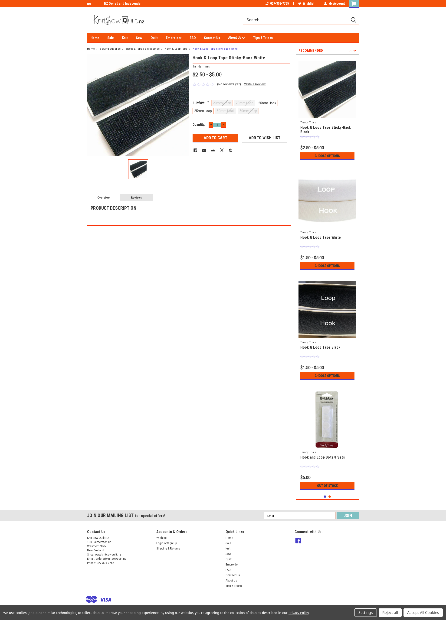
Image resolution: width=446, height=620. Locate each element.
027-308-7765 (279, 3)
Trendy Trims (308, 122)
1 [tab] (325, 496)
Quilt (154, 38)
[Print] (213, 150)
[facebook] (298, 540)
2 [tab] (329, 496)
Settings (365, 612)
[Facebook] (195, 150)
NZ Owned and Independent (106, 3)
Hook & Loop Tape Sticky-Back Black (325, 129)
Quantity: (199, 124)
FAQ (193, 38)
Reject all (390, 612)
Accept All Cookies (423, 612)
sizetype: (201, 102)
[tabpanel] (327, 110)
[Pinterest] (231, 150)
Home (95, 38)
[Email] (204, 150)
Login (159, 543)
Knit (125, 38)
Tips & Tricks (263, 38)
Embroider (174, 38)
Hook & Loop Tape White (320, 237)
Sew (139, 38)
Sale (110, 38)
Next (355, 51)
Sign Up (172, 543)
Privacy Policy (299, 612)
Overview (103, 197)
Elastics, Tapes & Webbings (143, 48)
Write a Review (255, 84)
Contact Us (212, 38)
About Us (235, 37)
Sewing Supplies (110, 48)
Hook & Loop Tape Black (320, 347)
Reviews (136, 197)
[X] (222, 150)
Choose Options (327, 156)
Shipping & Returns (168, 548)
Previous (350, 51)
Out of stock (327, 486)
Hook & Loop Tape (176, 48)
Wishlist (308, 3)
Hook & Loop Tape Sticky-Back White (215, 48)
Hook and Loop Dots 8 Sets (322, 457)
